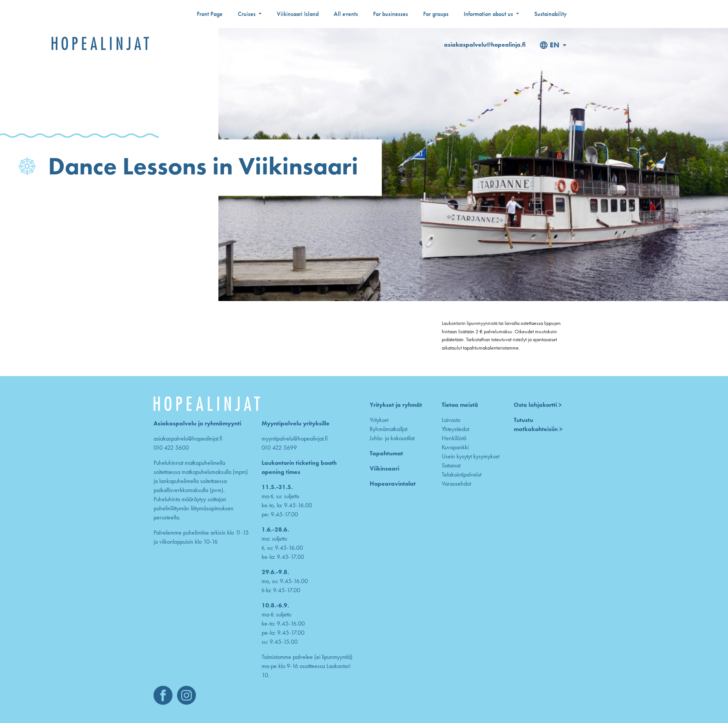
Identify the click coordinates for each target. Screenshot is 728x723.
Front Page (210, 14)
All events (346, 14)
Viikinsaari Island (297, 14)
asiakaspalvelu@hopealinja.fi (485, 45)
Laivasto (451, 420)
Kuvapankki (455, 447)
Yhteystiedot (455, 429)
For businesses (390, 14)
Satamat (451, 465)
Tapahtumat (386, 453)
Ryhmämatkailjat (388, 429)
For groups (436, 14)
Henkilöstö (454, 438)
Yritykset (379, 420)
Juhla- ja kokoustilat (392, 438)
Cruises (247, 14)
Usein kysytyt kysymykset (470, 456)
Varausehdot (456, 484)
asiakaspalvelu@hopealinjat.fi (188, 438)
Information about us (489, 14)
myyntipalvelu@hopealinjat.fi (295, 438)
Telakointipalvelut (461, 474)
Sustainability (550, 14)
